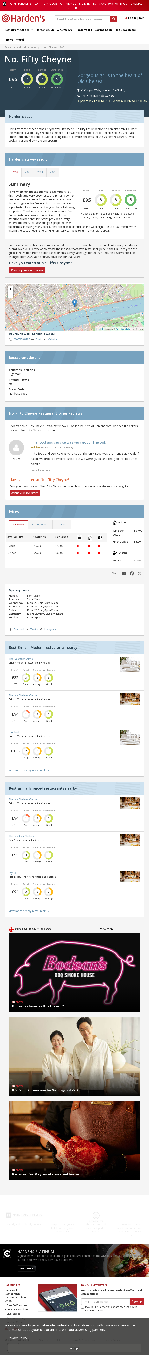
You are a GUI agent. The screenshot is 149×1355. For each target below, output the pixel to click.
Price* (12, 69)
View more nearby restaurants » (29, 770)
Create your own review (27, 270)
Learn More (26, 1272)
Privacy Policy (17, 1338)
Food (27, 69)
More (19, 39)
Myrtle (13, 873)
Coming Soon (103, 30)
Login (131, 18)
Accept (74, 1348)
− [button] (10, 294)
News (9, 39)
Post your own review (26, 492)
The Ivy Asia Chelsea (22, 836)
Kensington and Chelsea (44, 47)
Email (39, 339)
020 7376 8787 (22, 339)
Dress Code (16, 389)
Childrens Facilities (22, 370)
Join (141, 18)
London (24, 47)
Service (42, 69)
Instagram (50, 629)
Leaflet (99, 329)
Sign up (137, 1305)
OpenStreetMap (123, 329)
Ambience (57, 69)
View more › (107, 929)
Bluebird (14, 732)
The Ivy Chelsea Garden (23, 695)
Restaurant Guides (17, 30)
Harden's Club (45, 30)
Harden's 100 (83, 30)
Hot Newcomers (125, 30)
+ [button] (10, 289)
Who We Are (65, 30)
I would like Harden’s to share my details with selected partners (111, 1312)
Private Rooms (19, 379)
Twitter (34, 629)
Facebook (19, 629)
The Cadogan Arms (21, 658)
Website (52, 339)
